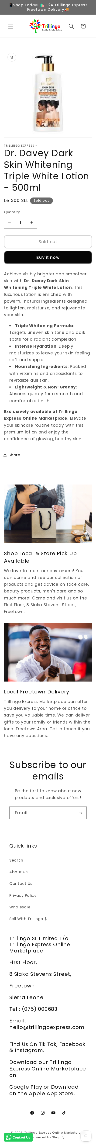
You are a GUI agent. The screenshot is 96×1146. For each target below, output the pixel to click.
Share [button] (14, 455)
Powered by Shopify (48, 1137)
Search (16, 860)
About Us (18, 872)
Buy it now (48, 257)
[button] (11, 26)
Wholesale (19, 907)
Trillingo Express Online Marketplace (54, 1133)
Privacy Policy (23, 895)
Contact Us (20, 883)
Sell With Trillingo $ (28, 918)
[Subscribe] (80, 813)
